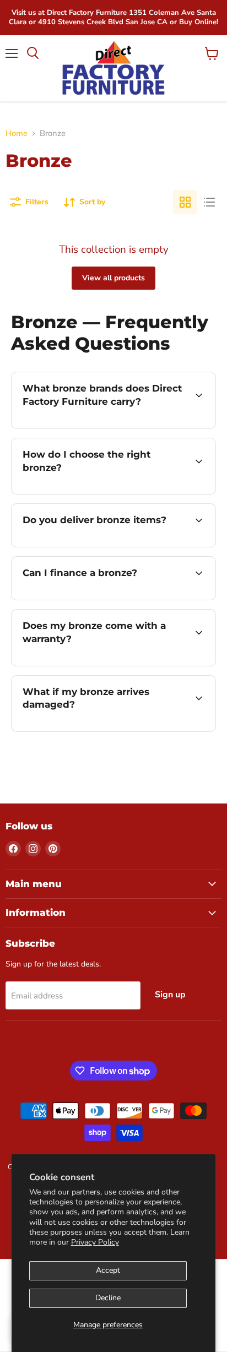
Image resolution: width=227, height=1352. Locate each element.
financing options (100, 598)
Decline (108, 1298)
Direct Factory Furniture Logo (113, 68)
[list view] (209, 202)
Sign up (170, 995)
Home (17, 133)
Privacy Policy (95, 1242)
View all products (113, 278)
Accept (108, 1270)
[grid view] (185, 202)
